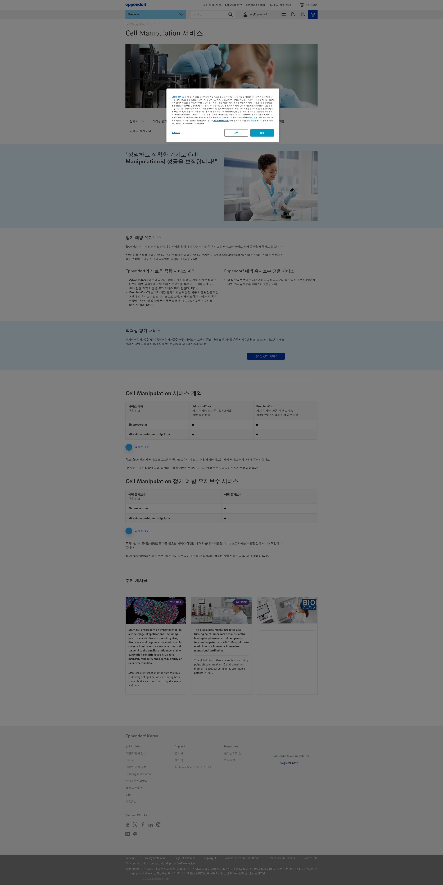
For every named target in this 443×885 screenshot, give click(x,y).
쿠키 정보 (253, 117)
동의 (262, 133)
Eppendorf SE (178, 97)
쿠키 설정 (176, 132)
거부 (236, 133)
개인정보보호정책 (221, 120)
